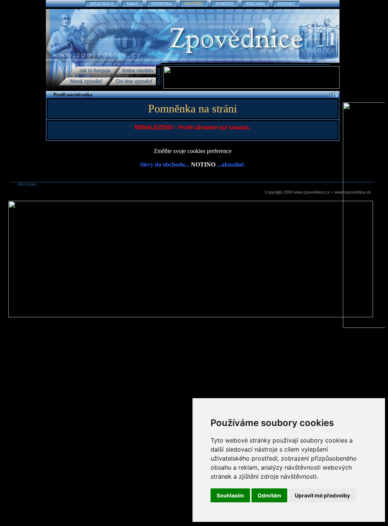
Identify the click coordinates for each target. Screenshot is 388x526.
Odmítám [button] (269, 495)
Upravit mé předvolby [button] (322, 495)
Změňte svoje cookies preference (193, 151)
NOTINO (203, 164)
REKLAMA (255, 4)
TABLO (132, 4)
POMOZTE (224, 4)
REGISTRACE (102, 4)
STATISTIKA (161, 4)
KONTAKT (286, 4)
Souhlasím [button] (230, 495)
